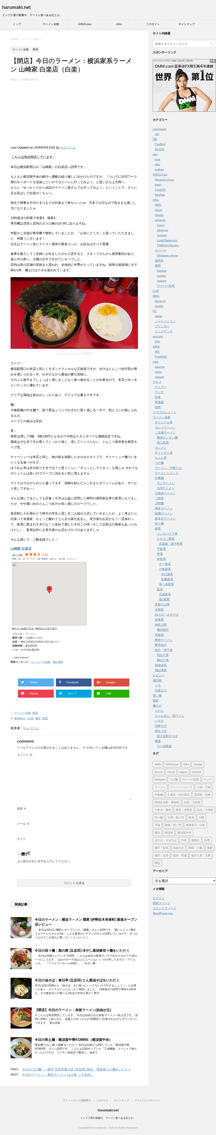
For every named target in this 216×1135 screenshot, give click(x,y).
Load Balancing (167, 240)
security (158, 336)
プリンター (162, 326)
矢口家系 (167, 574)
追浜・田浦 (180, 855)
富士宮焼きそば (167, 736)
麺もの (157, 705)
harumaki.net (16, 7)
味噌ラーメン (164, 513)
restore (161, 280)
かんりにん (68, 147)
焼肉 (158, 407)
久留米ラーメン (165, 493)
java (157, 159)
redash (159, 377)
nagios (161, 275)
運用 (158, 265)
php (157, 164)
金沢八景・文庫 (201, 855)
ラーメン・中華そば (168, 468)
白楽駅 (46, 662)
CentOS (160, 189)
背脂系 (159, 635)
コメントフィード (164, 908)
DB (155, 139)
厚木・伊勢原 (184, 809)
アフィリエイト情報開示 (77, 1100)
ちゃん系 (161, 457)
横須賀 (169, 832)
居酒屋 (159, 402)
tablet (158, 316)
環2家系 (164, 599)
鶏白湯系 (161, 670)
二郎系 (159, 498)
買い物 (157, 695)
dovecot (160, 301)
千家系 (161, 549)
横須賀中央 (184, 832)
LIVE (156, 291)
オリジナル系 (164, 422)
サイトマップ (186, 24)
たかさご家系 (166, 538)
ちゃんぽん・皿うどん (169, 715)
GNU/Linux (85, 24)
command (159, 129)
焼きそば (161, 731)
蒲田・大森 (195, 847)
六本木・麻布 (163, 809)
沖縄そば (161, 726)
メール (23, 823)
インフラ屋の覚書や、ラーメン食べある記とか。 (108, 1117)
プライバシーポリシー (147, 1100)
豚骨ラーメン (164, 640)
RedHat (160, 194)
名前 (22, 808)
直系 (160, 589)
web (155, 361)
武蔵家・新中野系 (171, 543)
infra (119, 24)
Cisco (160, 225)
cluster (159, 215)
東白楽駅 (58, 662)
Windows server (167, 255)
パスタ (159, 721)
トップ (17, 24)
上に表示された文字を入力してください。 (45, 861)
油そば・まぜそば (166, 614)
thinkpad (160, 779)
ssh (157, 134)
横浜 (38, 718)
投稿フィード (161, 903)
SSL (157, 341)
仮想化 (159, 260)
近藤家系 (167, 579)
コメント (24, 754)
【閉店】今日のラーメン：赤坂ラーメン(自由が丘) (73, 1010)
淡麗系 (159, 619)
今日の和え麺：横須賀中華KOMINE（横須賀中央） (73, 1039)
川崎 (201, 817)
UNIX (156, 346)
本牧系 (161, 559)
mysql (171, 772)
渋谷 (184, 840)
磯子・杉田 (161, 847)
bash (158, 184)
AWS (158, 205)
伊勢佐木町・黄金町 (167, 802)
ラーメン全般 (51, 24)
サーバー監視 (166, 285)
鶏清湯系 (161, 665)
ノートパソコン (165, 321)
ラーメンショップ (166, 473)
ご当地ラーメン (165, 432)
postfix (159, 306)
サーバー (161, 250)
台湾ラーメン (166, 488)
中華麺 (159, 478)
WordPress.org (163, 913)
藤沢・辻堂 (161, 855)
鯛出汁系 (163, 660)
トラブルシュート (164, 412)
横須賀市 (163, 629)
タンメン (161, 447)
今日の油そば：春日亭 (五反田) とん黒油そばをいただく (77, 980)
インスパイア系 (167, 533)
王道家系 (165, 594)
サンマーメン (166, 483)
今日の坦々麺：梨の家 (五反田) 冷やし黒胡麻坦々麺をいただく (82, 950)
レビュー (159, 675)
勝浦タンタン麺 (167, 437)
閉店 (45, 718)
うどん (159, 710)
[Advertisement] (74, 115)
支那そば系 (162, 604)
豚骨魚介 (161, 645)
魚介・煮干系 (164, 650)
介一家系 (165, 564)
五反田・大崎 (202, 794)
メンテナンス (164, 331)
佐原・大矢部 (192, 802)
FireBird (160, 144)
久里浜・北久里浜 (178, 794)
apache (160, 366)
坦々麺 (159, 523)
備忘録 (157, 680)
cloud (158, 210)
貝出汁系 (163, 655)
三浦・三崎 (204, 787)
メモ (158, 685)
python (159, 169)
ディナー (161, 387)
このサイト (153, 24)
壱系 (160, 554)
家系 (35, 713)
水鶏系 (159, 609)
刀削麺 (159, 503)
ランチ (159, 392)
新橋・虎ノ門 (173, 825)
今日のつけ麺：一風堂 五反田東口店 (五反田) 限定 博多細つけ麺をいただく (76, 1069)
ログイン (159, 898)
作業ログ (161, 690)
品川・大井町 (205, 809)
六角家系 (165, 569)
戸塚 (157, 825)
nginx (158, 371)
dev (155, 154)
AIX (157, 351)
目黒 (207, 840)
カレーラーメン (165, 427)
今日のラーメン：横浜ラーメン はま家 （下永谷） (57, 1074)
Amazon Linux (164, 179)
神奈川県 (161, 624)
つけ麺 (159, 463)
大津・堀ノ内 (175, 817)
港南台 (195, 840)
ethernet (162, 230)
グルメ (157, 382)
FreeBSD (161, 356)
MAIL (156, 296)
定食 (158, 397)
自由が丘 (178, 847)
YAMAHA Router (168, 245)
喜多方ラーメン (165, 518)
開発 (156, 700)
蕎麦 (158, 741)
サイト (21, 839)
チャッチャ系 (164, 452)
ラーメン (36, 662)
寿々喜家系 (166, 584)
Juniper (162, 235)
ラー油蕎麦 (164, 746)
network (160, 220)
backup (162, 270)
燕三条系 (163, 442)
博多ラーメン (164, 508)
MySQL (160, 149)
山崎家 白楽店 (21, 548)
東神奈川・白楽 (24, 718)
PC (155, 311)
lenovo (159, 772)
